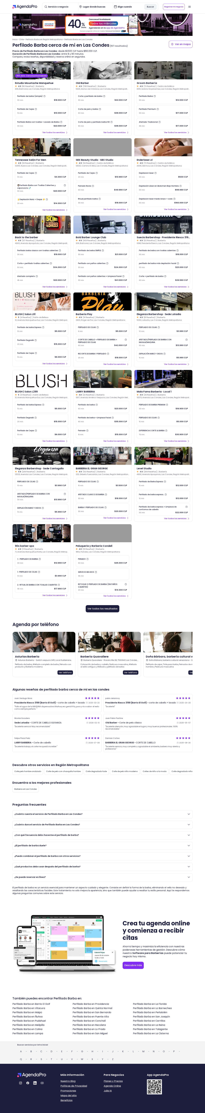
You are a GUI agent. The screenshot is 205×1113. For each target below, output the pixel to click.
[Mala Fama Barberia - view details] (163, 379)
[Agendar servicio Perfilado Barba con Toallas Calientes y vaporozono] (41, 188)
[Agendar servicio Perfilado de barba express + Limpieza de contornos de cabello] (163, 510)
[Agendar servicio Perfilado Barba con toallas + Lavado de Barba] (41, 124)
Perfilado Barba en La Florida (150, 1004)
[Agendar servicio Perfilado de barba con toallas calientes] (163, 252)
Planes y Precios (113, 1081)
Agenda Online (112, 1086)
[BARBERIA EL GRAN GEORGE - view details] (102, 456)
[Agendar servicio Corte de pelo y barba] (102, 111)
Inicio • (15, 39)
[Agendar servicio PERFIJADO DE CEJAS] (163, 329)
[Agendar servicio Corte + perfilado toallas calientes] (41, 265)
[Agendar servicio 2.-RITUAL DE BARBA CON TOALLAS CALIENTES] (41, 587)
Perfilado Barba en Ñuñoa (27, 1016)
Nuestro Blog (67, 1081)
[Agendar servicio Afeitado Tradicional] (163, 124)
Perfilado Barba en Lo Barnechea (152, 1008)
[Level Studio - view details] (163, 456)
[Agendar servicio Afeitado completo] (41, 278)
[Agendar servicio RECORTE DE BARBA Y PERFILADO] (102, 355)
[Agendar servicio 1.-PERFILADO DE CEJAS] (41, 574)
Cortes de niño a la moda (154, 771)
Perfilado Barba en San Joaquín (151, 1016)
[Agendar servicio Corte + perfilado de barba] (163, 278)
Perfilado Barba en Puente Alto (91, 1016)
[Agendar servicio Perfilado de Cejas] (41, 111)
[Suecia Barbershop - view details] (163, 225)
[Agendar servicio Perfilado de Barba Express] (163, 483)
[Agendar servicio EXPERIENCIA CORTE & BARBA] (163, 432)
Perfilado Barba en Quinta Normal (92, 1008)
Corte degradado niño (182, 771)
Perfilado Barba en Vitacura (28, 1008)
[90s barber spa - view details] (42, 533)
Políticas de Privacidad (73, 1086)
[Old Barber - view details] (102, 70)
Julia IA (108, 1090)
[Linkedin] (35, 1083)
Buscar (150, 6)
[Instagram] (20, 1083)
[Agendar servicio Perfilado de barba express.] (163, 496)
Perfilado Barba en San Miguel (90, 1033)
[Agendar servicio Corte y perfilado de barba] (102, 98)
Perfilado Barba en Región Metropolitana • (45, 39)
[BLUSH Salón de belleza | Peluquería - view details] (42, 302)
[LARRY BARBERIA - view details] (102, 379)
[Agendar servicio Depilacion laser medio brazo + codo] (163, 201)
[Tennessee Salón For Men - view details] (42, 147)
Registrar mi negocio (173, 6)
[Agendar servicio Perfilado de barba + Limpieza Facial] (102, 419)
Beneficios (66, 1100)
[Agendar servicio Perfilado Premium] (163, 111)
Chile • (22, 39)
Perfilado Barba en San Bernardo (92, 1012)
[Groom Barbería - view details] (163, 70)
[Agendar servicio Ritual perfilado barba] (102, 201)
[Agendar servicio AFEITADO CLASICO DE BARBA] (102, 496)
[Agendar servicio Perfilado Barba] (163, 98)
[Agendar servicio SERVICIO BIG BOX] (102, 574)
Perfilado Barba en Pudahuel (29, 1021)
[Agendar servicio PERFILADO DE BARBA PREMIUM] (163, 406)
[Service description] (44, 96)
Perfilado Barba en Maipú (27, 1012)
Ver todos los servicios (53, 132)
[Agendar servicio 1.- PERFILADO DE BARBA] (41, 561)
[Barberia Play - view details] (102, 302)
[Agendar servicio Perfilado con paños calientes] (102, 265)
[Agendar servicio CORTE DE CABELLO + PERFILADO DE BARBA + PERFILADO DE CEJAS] (102, 342)
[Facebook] (27, 1083)
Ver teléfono (65, 672)
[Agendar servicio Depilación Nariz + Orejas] (41, 201)
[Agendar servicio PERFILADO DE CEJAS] (102, 329)
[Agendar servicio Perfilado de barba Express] (41, 329)
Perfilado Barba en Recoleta (89, 1025)
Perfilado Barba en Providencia (91, 1004)
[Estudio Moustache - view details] (42, 70)
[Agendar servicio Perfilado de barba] (102, 406)
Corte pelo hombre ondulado (27, 771)
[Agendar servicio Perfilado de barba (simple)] (41, 98)
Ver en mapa (183, 44)
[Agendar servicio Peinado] (102, 432)
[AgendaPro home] (24, 7)
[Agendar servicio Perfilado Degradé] (41, 342)
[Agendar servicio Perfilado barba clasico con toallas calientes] (41, 252)
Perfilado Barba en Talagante (150, 1029)
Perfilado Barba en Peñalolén (150, 1012)
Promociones (68, 1090)
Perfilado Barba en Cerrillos (149, 1021)
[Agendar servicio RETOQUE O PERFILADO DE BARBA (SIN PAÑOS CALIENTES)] (102, 587)
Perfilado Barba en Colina (27, 1029)
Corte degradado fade (96, 771)
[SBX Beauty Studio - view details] (102, 147)
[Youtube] (42, 1083)
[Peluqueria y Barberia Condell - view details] (102, 533)
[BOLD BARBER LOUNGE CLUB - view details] (102, 225)
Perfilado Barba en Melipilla (28, 1025)
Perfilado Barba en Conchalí (89, 1021)
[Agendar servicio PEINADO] (102, 561)
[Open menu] (190, 7)
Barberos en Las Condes (25, 789)
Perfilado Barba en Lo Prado (89, 1029)
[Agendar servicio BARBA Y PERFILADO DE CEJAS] (102, 509)
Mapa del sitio (68, 1095)
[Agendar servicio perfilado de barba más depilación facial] (163, 265)
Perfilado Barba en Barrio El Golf (31, 1004)
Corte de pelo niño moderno (125, 771)
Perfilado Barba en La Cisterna (151, 1033)
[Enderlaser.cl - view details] (163, 147)
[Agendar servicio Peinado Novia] (102, 188)
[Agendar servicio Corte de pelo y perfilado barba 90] (102, 124)
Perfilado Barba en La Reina (149, 1025)
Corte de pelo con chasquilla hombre (63, 771)
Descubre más (133, 965)
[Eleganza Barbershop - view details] (163, 302)
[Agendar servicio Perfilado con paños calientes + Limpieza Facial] (102, 278)
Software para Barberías (147, 953)
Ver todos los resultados (102, 608)
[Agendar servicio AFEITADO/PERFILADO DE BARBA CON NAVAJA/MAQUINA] (163, 342)
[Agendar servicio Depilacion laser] (163, 175)
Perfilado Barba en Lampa (27, 1033)
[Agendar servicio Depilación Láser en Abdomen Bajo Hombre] (163, 188)
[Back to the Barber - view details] (42, 225)
